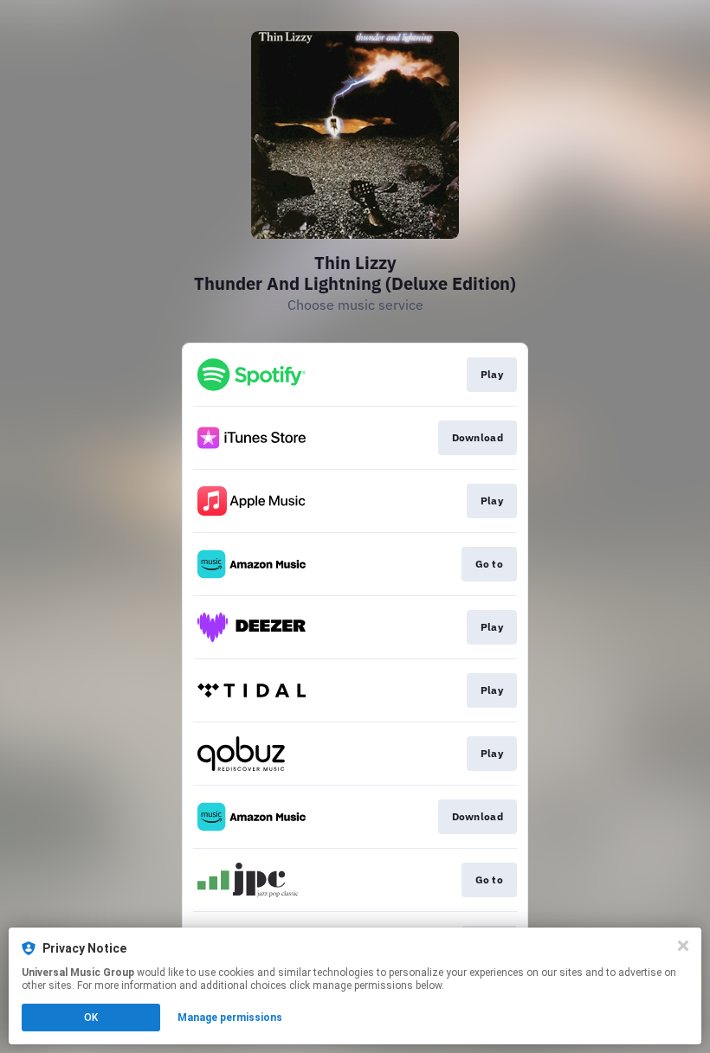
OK (91, 1017)
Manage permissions (230, 1017)
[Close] (683, 946)
